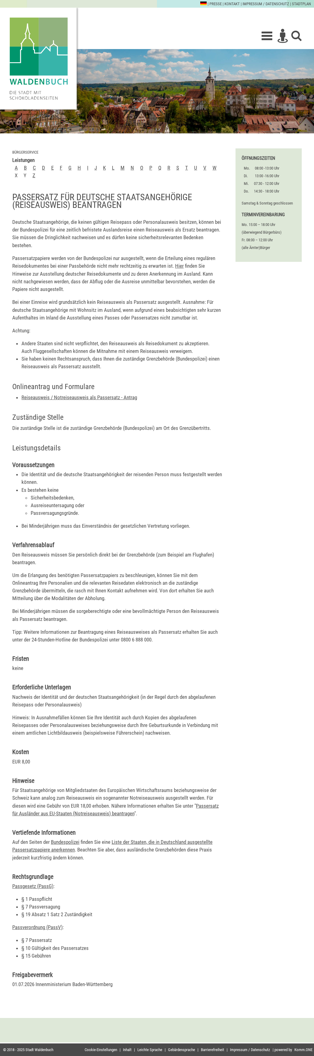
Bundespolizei (65, 842)
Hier (179, 266)
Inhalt (127, 1049)
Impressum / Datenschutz (266, 4)
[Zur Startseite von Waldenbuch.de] (38, 58)
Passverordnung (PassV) (37, 927)
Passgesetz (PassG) (32, 886)
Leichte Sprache (149, 1049)
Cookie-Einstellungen (101, 1049)
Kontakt (232, 4)
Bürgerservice (25, 152)
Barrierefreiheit (212, 1049)
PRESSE (215, 4)
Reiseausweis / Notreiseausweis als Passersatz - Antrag (79, 397)
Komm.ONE (303, 1049)
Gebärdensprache (181, 1049)
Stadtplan (301, 4)
